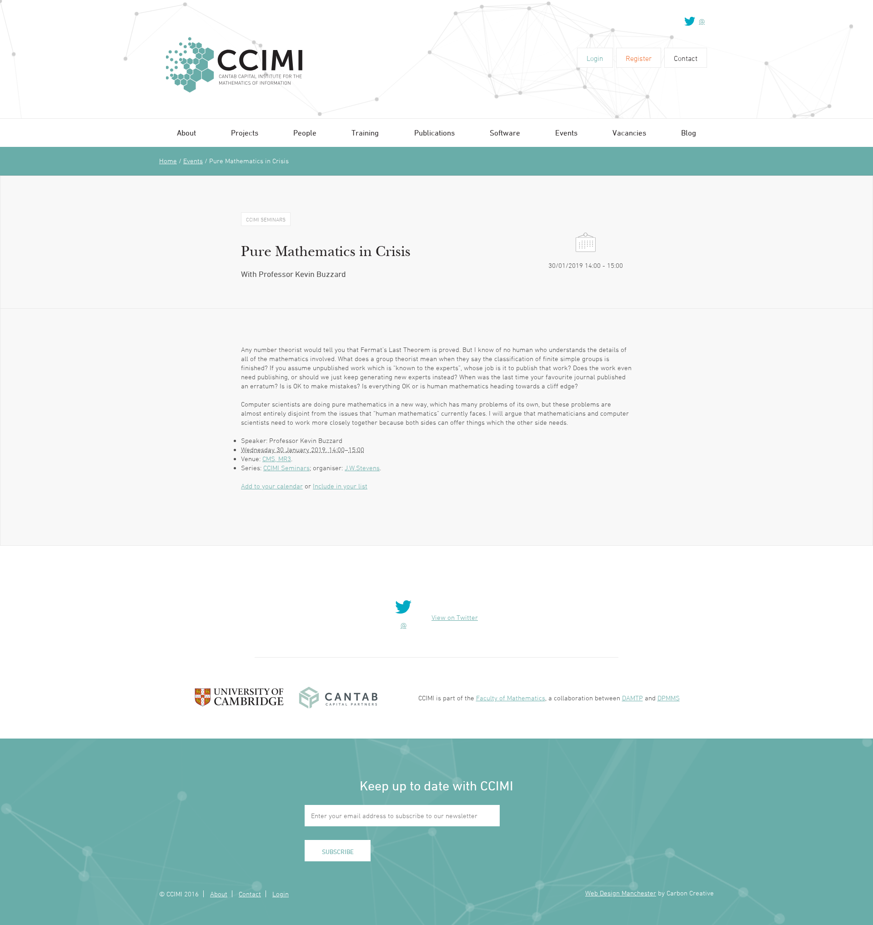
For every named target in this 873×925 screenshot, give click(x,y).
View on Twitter (454, 617)
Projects (244, 132)
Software (505, 132)
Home (168, 161)
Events (566, 132)
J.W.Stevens (362, 468)
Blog (688, 132)
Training (365, 132)
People (304, 132)
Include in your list (340, 486)
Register (639, 58)
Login (595, 58)
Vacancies (629, 132)
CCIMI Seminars (286, 468)
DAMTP (632, 698)
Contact (685, 58)
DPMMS (668, 698)
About (186, 132)
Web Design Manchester (620, 893)
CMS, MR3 (276, 458)
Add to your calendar (272, 486)
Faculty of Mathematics (510, 698)
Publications (434, 132)
